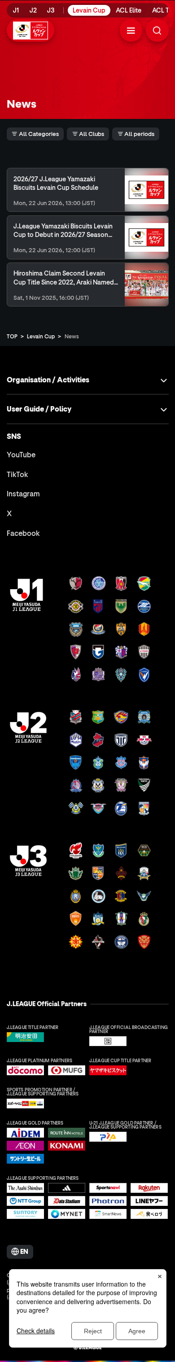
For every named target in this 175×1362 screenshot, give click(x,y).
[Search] (157, 30)
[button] (131, 30)
